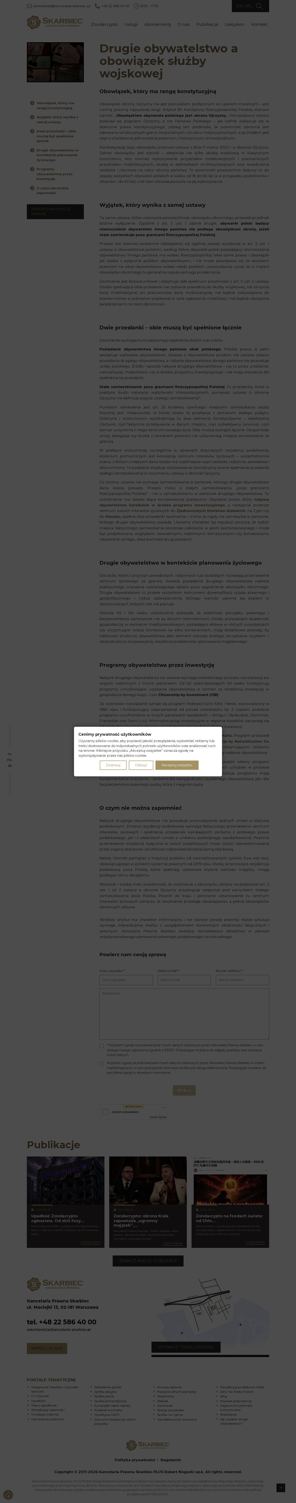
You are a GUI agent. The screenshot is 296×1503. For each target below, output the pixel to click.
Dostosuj (113, 765)
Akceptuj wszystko (177, 765)
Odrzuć (141, 765)
